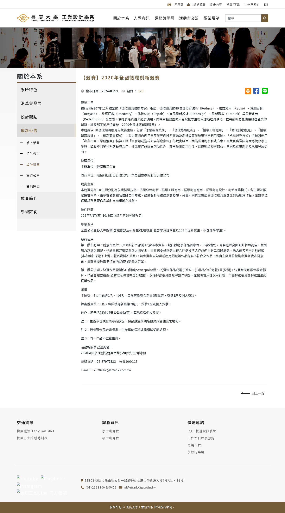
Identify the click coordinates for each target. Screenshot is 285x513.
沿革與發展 (31, 103)
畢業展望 (212, 18)
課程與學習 (164, 18)
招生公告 (33, 153)
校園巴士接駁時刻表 (32, 437)
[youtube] (27, 478)
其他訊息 (33, 186)
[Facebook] (53, 478)
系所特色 (29, 89)
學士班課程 (110, 430)
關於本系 (121, 18)
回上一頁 (258, 393)
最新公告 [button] (29, 130)
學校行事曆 (196, 451)
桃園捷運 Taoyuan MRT (36, 430)
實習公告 (33, 175)
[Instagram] (29, 485)
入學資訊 (142, 18)
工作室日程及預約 (201, 437)
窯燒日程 (194, 444)
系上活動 (33, 142)
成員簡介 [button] (29, 198)
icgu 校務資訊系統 (201, 430)
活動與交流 (189, 18)
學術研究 (29, 212)
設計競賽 (33, 164)
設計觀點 (29, 117)
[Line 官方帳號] (42, 492)
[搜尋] (264, 18)
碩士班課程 (110, 437)
